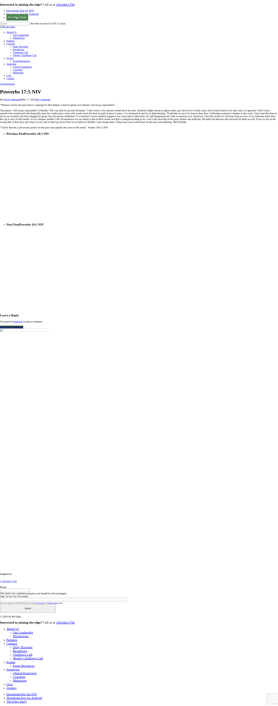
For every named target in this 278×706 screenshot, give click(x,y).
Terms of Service (53, 603)
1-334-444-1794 (8, 581)
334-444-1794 (65, 4)
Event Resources (24, 665)
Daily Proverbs (22, 647)
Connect (11, 643)
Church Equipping (25, 673)
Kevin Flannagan (12, 99)
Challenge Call (22, 654)
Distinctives (21, 636)
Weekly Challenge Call (28, 658)
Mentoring (20, 680)
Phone (3, 587)
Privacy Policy (40, 603)
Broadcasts (20, 651)
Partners (11, 640)
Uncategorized (7, 84)
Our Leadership (23, 632)
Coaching (19, 677)
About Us (12, 628)
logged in (18, 321)
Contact (11, 688)
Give (9, 684)
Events (10, 662)
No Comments (43, 99)
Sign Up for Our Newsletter (14, 596)
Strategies (12, 669)
